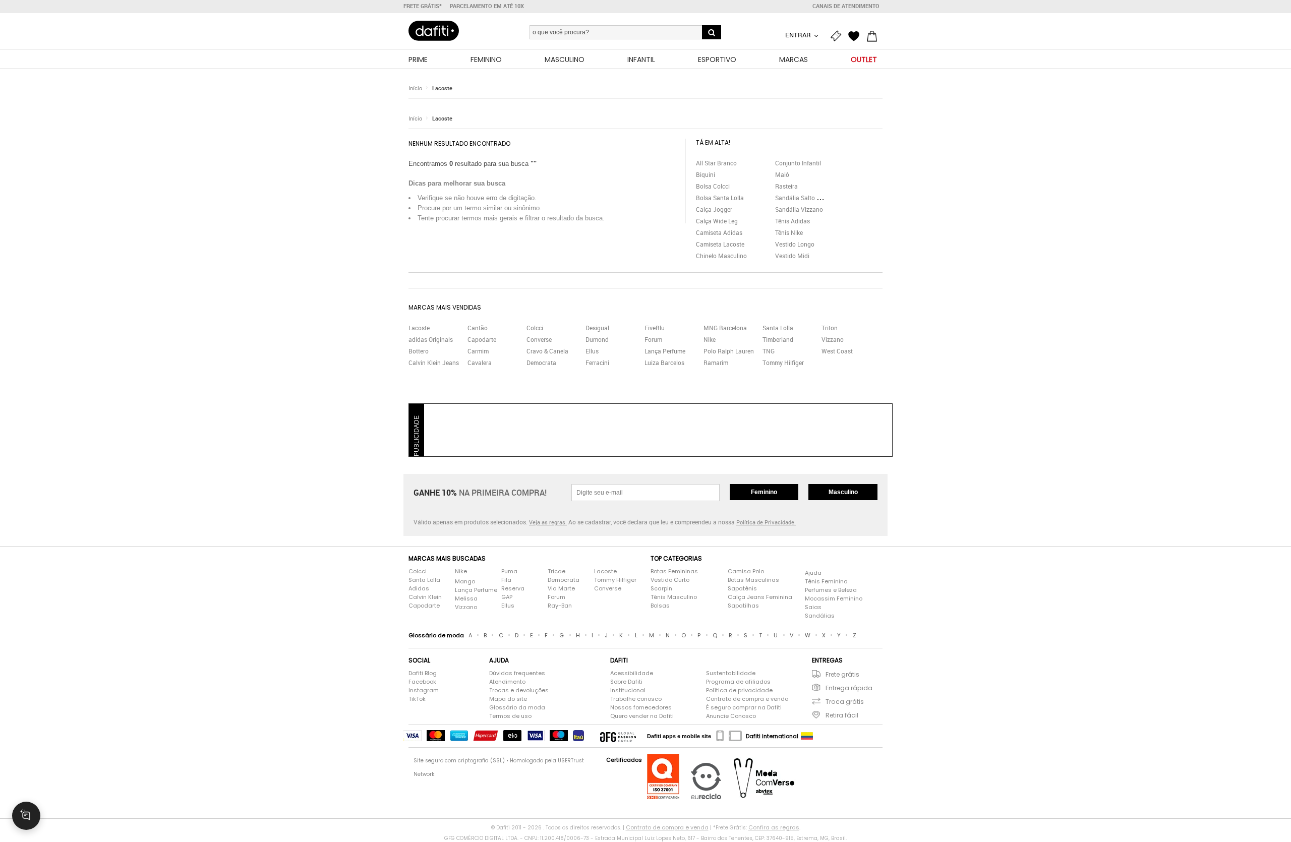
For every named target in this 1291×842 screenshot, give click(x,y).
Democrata (541, 362)
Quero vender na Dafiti (642, 715)
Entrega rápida (849, 688)
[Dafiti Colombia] (807, 736)
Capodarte (481, 339)
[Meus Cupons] (838, 36)
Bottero (418, 351)
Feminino (764, 492)
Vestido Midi (792, 256)
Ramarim (715, 362)
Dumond (597, 339)
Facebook (422, 681)
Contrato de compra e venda (747, 698)
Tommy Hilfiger (783, 362)
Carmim (478, 351)
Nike (709, 339)
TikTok (417, 698)
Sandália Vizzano (799, 209)
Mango (465, 581)
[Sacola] (874, 36)
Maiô (782, 174)
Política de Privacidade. (766, 522)
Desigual (597, 328)
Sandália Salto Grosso (805, 198)
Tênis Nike (789, 232)
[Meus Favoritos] (856, 36)
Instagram (423, 690)
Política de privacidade (739, 690)
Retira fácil (842, 715)
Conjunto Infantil (798, 163)
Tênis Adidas (792, 221)
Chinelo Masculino (721, 256)
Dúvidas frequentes (517, 673)
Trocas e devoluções (519, 690)
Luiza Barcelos (664, 362)
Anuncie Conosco (731, 715)
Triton (829, 328)
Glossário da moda (517, 707)
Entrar (798, 34)
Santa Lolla (777, 328)
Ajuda (813, 572)
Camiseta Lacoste (720, 244)
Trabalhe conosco (636, 698)
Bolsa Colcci (713, 186)
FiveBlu (654, 328)
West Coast (837, 351)
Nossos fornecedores (641, 707)
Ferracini (597, 362)
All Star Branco (716, 163)
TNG (768, 351)
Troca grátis (845, 701)
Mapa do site (508, 698)
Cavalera (479, 362)
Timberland (777, 339)
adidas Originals (430, 339)
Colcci (534, 328)
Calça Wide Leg (717, 221)
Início (415, 88)
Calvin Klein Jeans (433, 362)
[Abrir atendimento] (26, 816)
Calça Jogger (714, 209)
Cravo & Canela (547, 351)
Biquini (705, 174)
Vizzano (832, 339)
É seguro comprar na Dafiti (744, 707)
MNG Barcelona (725, 328)
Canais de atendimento (845, 6)
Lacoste (442, 88)
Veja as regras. (548, 522)
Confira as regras (773, 827)
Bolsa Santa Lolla (720, 198)
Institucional (628, 690)
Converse (539, 339)
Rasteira (786, 186)
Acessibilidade (631, 673)
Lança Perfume (664, 351)
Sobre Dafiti (626, 681)
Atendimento (507, 681)
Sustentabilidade (730, 673)
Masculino (843, 492)
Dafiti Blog (422, 673)
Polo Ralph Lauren (728, 351)
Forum (653, 339)
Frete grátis (842, 674)
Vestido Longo (794, 244)
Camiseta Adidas (719, 232)
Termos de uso (510, 715)
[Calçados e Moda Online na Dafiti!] (433, 31)
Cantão (477, 328)
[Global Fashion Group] (618, 736)
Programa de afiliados (738, 681)
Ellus (592, 351)
